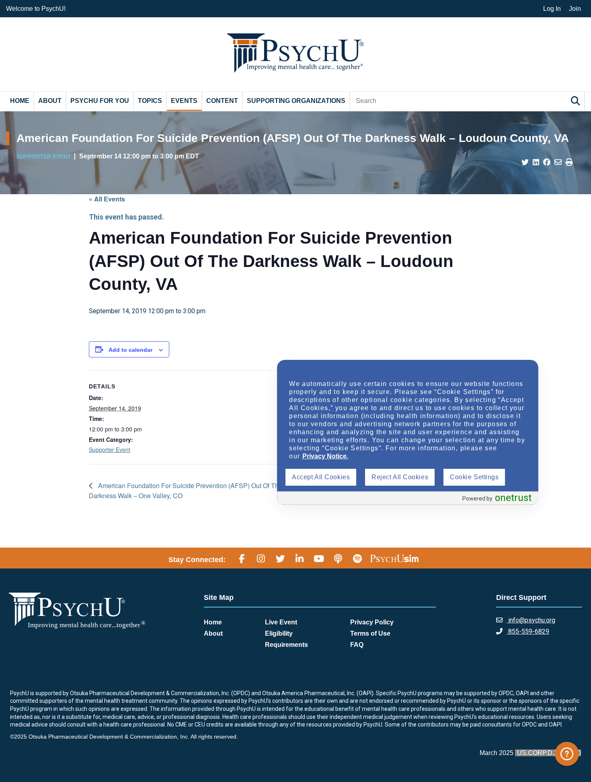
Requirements (286, 644)
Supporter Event (109, 449)
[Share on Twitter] (525, 162)
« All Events (107, 198)
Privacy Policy (372, 622)
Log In (552, 8)
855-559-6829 (528, 631)
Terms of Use (370, 633)
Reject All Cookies (399, 477)
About (50, 100)
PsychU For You (99, 100)
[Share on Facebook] (546, 162)
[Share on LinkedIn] (536, 162)
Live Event (281, 622)
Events (184, 100)
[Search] (576, 100)
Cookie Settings (474, 477)
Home (19, 100)
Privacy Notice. (325, 456)
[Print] (569, 162)
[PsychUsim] (394, 558)
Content (222, 100)
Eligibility (279, 633)
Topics (150, 100)
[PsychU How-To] (567, 754)
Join (575, 8)
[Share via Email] (558, 162)
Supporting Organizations (296, 100)
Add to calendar (130, 350)
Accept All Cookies (321, 477)
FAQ (356, 644)
